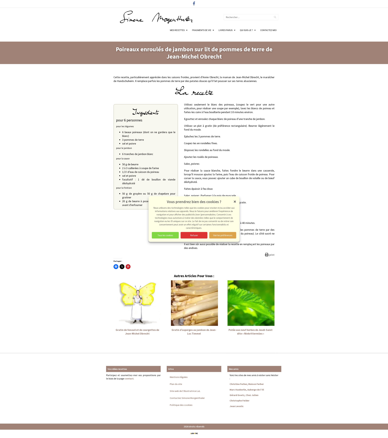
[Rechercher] (275, 17)
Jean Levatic (237, 406)
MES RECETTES (177, 30)
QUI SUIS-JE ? (246, 30)
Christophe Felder (239, 400)
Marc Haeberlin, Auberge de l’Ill (247, 389)
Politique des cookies (181, 404)
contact (129, 378)
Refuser (194, 235)
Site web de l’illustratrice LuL (185, 390)
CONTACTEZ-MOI (268, 30)
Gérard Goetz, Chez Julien (244, 395)
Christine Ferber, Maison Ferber (247, 383)
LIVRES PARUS (225, 30)
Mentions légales (178, 377)
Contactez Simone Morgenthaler (187, 397)
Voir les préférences (222, 235)
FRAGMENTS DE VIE (201, 30)
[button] (234, 201)
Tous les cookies (165, 235)
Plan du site (176, 383)
